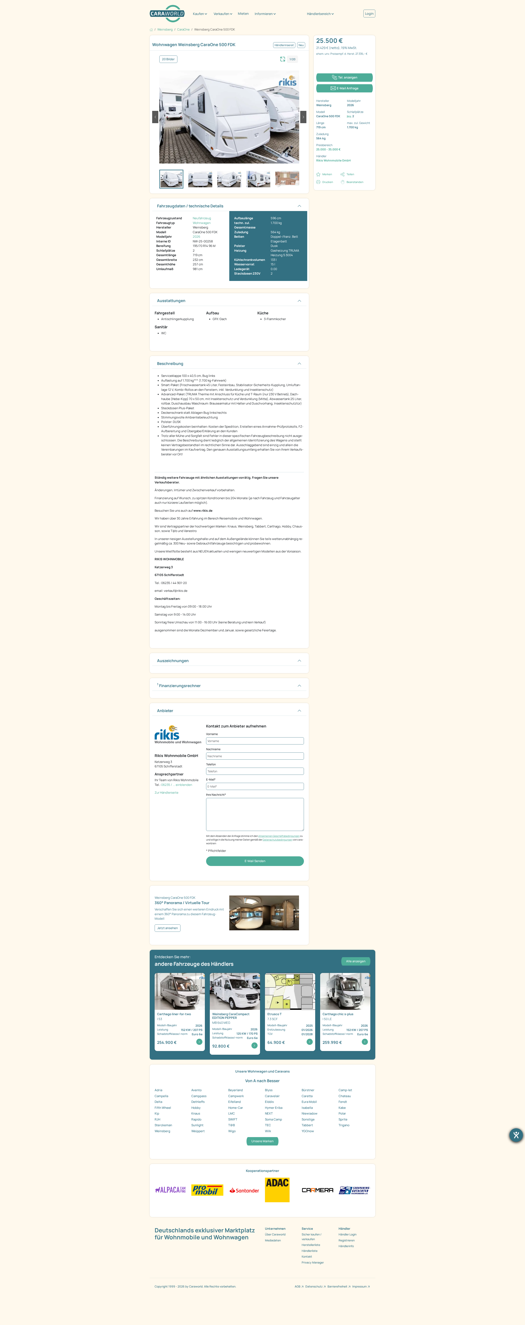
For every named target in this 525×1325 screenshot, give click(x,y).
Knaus (195, 1113)
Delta (158, 1102)
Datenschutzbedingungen (277, 839)
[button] (155, 117)
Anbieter (165, 710)
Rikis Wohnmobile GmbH (333, 160)
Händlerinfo (346, 1246)
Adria (158, 1090)
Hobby (196, 1108)
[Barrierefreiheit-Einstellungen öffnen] (516, 1135)
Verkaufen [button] (221, 13)
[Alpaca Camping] (170, 1190)
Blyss (269, 1090)
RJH (157, 1119)
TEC (268, 1125)
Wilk (268, 1131)
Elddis (269, 1102)
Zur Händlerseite (166, 792)
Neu (301, 45)
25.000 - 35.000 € (328, 149)
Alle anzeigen (355, 961)
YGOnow (308, 1131)
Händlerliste (309, 1251)
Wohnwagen (202, 223)
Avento (196, 1090)
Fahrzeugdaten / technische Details (190, 206)
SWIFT (232, 1119)
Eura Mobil (309, 1102)
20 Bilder (168, 59)
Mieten (243, 13)
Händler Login (347, 1234)
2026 (196, 236)
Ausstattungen (171, 300)
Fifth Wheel (163, 1108)
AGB (297, 1286)
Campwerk (236, 1096)
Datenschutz (314, 1286)
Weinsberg (162, 1131)
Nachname (213, 749)
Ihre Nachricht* (216, 795)
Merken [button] (327, 174)
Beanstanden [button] (355, 182)
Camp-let (345, 1090)
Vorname (212, 734)
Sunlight (197, 1125)
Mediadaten (273, 1240)
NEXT (269, 1113)
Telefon (211, 764)
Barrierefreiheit (337, 1286)
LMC (231, 1113)
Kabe (342, 1108)
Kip (157, 1113)
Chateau (345, 1096)
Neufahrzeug (202, 218)
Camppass (199, 1096)
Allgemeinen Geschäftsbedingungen (279, 836)
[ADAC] (277, 1190)
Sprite (343, 1119)
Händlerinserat (284, 45)
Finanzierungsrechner (179, 685)
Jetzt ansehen (167, 928)
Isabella (307, 1108)
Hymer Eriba (273, 1108)
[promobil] (207, 1190)
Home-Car (235, 1108)
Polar (342, 1113)
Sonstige (308, 1119)
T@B (231, 1125)
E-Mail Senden (255, 861)
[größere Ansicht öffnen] (282, 59)
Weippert (198, 1131)
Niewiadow (309, 1113)
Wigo (232, 1131)
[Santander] (244, 1190)
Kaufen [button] (198, 13)
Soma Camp (273, 1119)
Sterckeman (163, 1125)
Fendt (343, 1102)
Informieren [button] (264, 13)
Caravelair (272, 1096)
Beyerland (235, 1090)
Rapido (196, 1119)
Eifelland (234, 1102)
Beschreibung (170, 363)
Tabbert (307, 1125)
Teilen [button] (350, 174)
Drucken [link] (327, 182)
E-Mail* (211, 779)
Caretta (307, 1096)
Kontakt (307, 1256)
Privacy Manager (313, 1262)
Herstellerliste (311, 1245)
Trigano (344, 1125)
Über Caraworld (275, 1234)
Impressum (359, 1286)
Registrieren (347, 1240)
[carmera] (317, 1190)
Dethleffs (198, 1102)
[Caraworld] (167, 13)
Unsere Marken (262, 1141)
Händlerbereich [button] (319, 13)
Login (369, 13)
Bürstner (308, 1090)
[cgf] (354, 1190)
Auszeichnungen (173, 660)
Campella (161, 1096)
